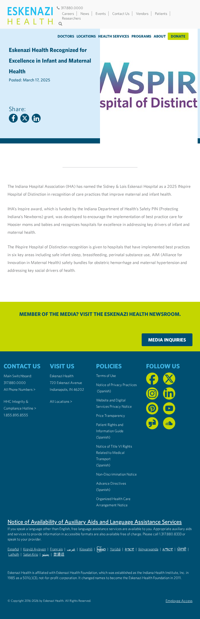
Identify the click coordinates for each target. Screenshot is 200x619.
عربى (71, 549)
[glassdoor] (152, 423)
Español (13, 549)
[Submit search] (61, 24)
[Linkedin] (36, 118)
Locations (86, 36)
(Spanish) (104, 391)
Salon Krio (30, 554)
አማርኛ (167, 549)
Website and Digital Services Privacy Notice (114, 403)
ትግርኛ (129, 549)
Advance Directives (111, 483)
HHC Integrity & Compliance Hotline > (20, 405)
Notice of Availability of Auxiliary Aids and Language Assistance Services (95, 521)
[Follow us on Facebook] (152, 378)
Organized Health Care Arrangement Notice (113, 501)
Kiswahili (85, 549)
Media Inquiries (167, 340)
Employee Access (179, 600)
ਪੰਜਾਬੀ (181, 549)
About (160, 36)
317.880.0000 (72, 7)
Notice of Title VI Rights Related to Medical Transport (114, 452)
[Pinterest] (152, 408)
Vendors (142, 13)
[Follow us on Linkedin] (169, 393)
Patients (161, 13)
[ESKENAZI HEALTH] (31, 16)
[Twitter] (24, 118)
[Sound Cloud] (169, 423)
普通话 (58, 554)
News (84, 13)
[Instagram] (152, 393)
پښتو (45, 554)
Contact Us (120, 13)
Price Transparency (110, 415)
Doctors (66, 36)
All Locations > (61, 401)
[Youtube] (169, 408)
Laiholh (13, 554)
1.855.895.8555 (16, 415)
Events (101, 13)
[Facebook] (13, 118)
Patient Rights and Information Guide (109, 427)
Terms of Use (106, 375)
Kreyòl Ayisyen (34, 549)
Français (56, 549)
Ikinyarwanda (148, 549)
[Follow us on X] (169, 378)
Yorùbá (115, 549)
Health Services (113, 36)
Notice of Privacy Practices (116, 384)
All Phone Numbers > (19, 389)
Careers (68, 13)
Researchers (71, 18)
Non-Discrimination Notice (116, 474)
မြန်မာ (101, 549)
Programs (141, 36)
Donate (178, 36)
